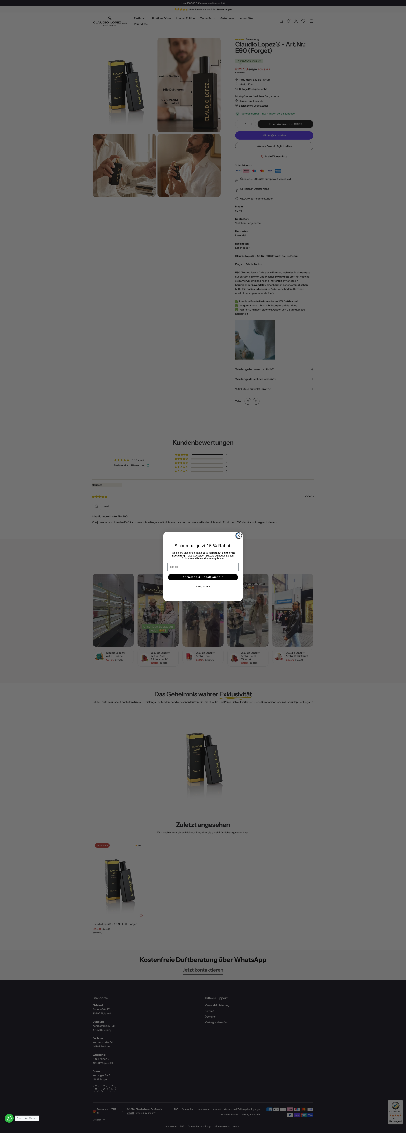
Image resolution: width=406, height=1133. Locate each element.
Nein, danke (203, 587)
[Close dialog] (238, 535)
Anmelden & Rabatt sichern (203, 577)
